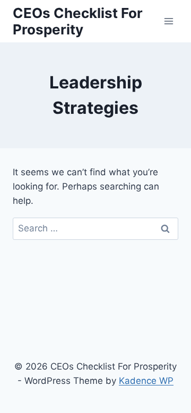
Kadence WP (146, 380)
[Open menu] (168, 21)
